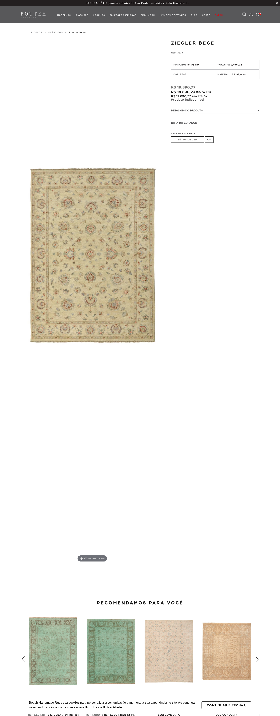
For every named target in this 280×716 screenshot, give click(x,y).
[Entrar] (251, 15)
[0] (257, 15)
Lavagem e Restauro (173, 15)
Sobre (206, 15)
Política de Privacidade (103, 707)
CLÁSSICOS (55, 32)
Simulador (148, 15)
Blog (194, 15)
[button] (23, 659)
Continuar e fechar (226, 705)
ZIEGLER (36, 32)
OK (209, 139)
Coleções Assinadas (123, 15)
